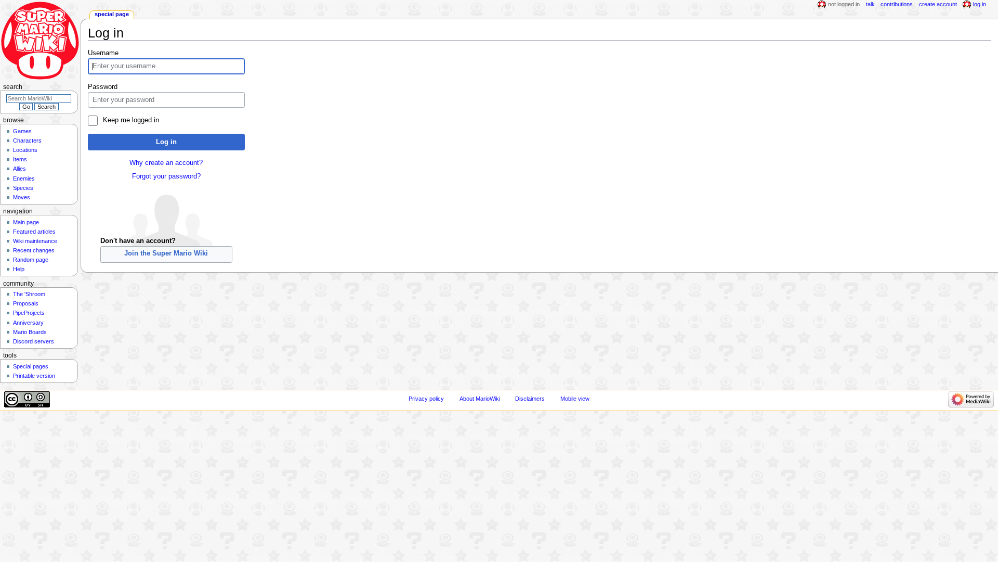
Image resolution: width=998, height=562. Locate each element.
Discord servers (33, 341)
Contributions (897, 4)
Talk (870, 4)
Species (23, 188)
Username (103, 53)
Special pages (30, 366)
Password (102, 87)
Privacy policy (426, 398)
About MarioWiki (479, 398)
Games (22, 131)
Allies (19, 168)
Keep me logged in (131, 120)
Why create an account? (166, 163)
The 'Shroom (29, 294)
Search (12, 87)
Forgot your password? (166, 176)
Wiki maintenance (35, 241)
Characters (27, 140)
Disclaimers (530, 398)
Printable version (34, 376)
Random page (30, 260)
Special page (112, 14)
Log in (166, 142)
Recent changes (34, 250)
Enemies (24, 178)
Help (18, 269)
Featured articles (34, 231)
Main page (26, 222)
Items (20, 159)
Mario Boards (30, 332)
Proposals (25, 303)
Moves (21, 197)
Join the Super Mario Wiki (166, 253)
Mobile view (574, 398)
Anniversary (28, 323)
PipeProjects (29, 313)
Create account (938, 4)
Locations (25, 150)
